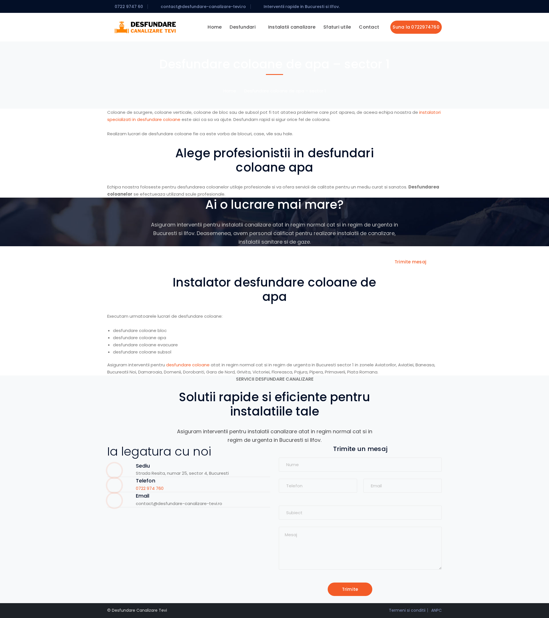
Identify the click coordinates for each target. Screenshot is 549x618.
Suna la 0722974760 (416, 27)
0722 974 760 (150, 488)
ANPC (436, 610)
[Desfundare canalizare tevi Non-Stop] (146, 27)
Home (229, 91)
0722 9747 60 (129, 6)
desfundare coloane (188, 365)
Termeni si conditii (407, 610)
